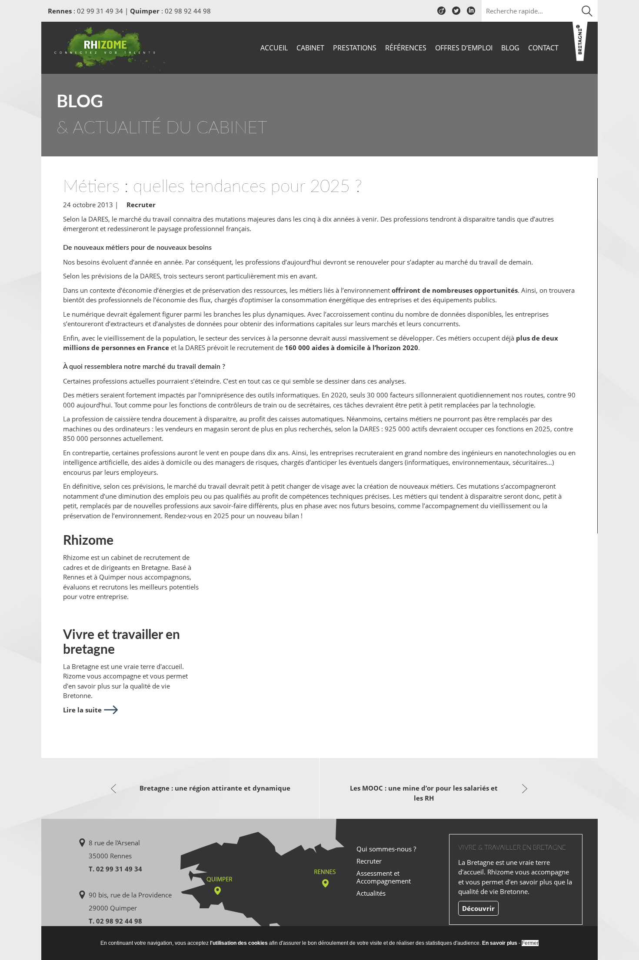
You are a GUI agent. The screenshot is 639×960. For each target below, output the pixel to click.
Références (405, 48)
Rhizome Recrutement (107, 47)
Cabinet (310, 48)
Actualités (371, 893)
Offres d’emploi (464, 48)
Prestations (354, 48)
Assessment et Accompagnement (383, 877)
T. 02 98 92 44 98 (115, 921)
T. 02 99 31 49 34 (115, 868)
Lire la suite (82, 709)
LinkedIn (471, 14)
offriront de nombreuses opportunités (455, 290)
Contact (543, 48)
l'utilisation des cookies (239, 943)
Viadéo (441, 14)
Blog (510, 48)
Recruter (141, 204)
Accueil (274, 48)
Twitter (456, 14)
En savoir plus (499, 943)
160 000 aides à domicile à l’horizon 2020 (351, 347)
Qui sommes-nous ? (386, 849)
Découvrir (478, 908)
